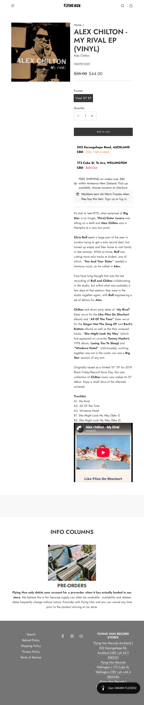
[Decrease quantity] (78, 116)
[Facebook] (63, 636)
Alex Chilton (81, 55)
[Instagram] (72, 636)
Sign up (110, 199)
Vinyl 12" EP (83, 98)
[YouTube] (81, 636)
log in (123, 199)
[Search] (122, 6)
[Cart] (131, 6)
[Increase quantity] (92, 116)
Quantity (79, 108)
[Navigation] (12, 6)
